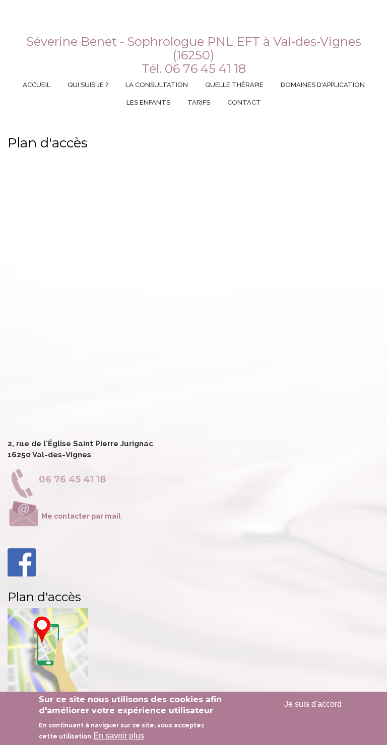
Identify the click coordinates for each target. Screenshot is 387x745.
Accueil (36, 85)
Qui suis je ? (88, 85)
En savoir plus (118, 735)
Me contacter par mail (80, 516)
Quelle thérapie (234, 85)
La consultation (156, 85)
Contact (244, 102)
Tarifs (198, 102)
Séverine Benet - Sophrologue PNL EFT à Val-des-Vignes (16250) (193, 48)
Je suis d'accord (313, 704)
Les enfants (148, 102)
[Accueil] (192, 21)
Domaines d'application (323, 85)
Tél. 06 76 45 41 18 (194, 68)
